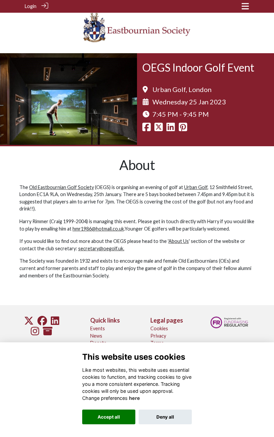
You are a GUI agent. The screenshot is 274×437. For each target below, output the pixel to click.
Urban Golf (196, 187)
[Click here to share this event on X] (158, 129)
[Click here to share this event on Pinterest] (183, 129)
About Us (178, 241)
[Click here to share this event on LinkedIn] (170, 129)
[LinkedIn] (55, 322)
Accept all (109, 417)
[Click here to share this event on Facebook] (146, 129)
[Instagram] (35, 333)
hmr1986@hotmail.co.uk (98, 229)
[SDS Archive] (47, 333)
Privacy (158, 336)
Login (30, 6)
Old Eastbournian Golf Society (61, 187)
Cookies (159, 328)
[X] (29, 322)
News (96, 336)
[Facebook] (42, 322)
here (134, 398)
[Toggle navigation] (245, 6)
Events (97, 328)
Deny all (165, 417)
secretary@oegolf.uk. (101, 248)
